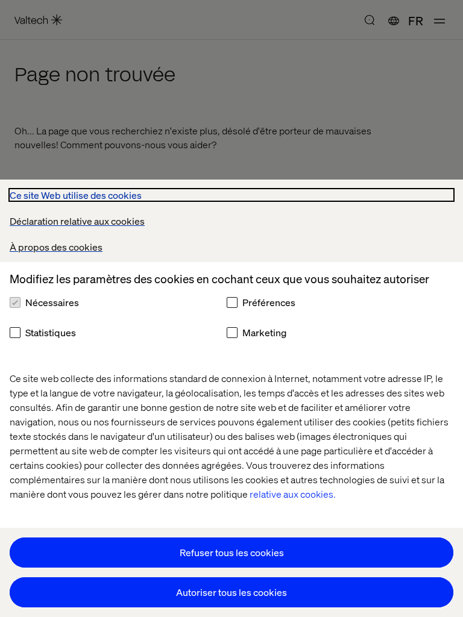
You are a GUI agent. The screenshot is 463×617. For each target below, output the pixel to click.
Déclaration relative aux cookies (77, 221)
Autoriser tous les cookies (231, 592)
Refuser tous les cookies (232, 552)
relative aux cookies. (293, 493)
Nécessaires (52, 302)
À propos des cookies (56, 246)
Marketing (264, 332)
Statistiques (50, 332)
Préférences (268, 302)
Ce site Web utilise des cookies (76, 195)
